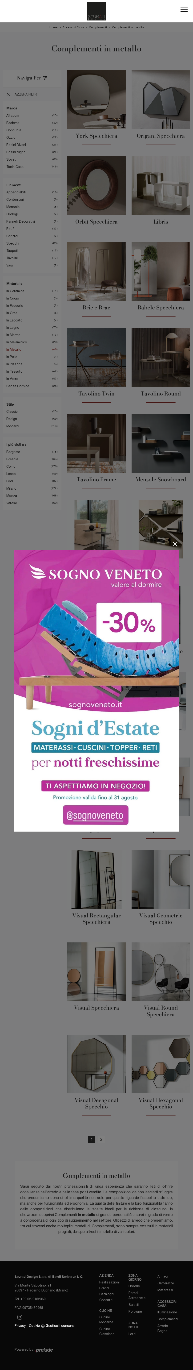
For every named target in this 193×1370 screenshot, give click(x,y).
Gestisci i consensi (60, 1326)
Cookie (34, 1326)
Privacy (20, 1326)
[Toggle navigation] (184, 11)
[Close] (175, 544)
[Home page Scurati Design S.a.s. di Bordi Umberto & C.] (96, 11)
